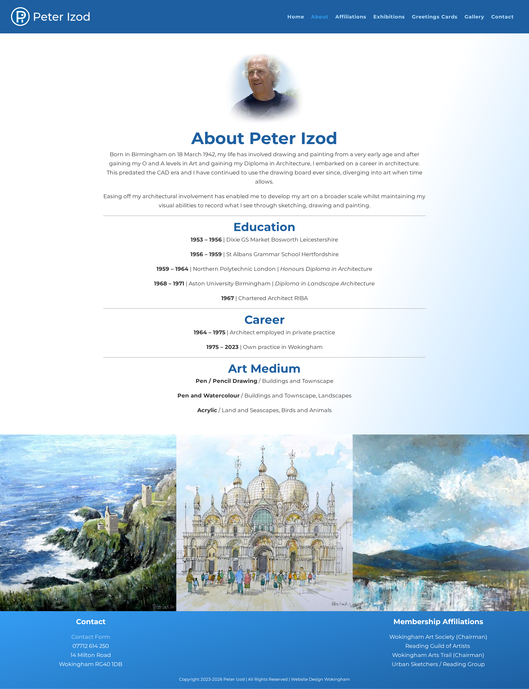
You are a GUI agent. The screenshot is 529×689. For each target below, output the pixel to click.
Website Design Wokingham (320, 679)
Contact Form (90, 637)
